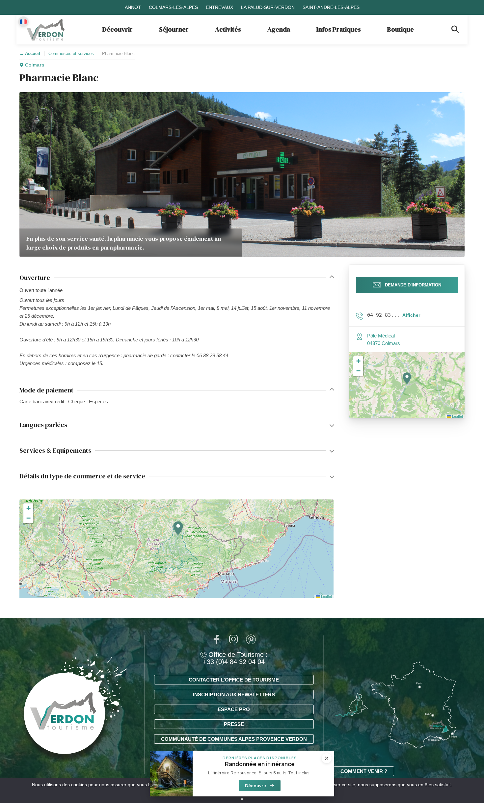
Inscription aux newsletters (234, 694)
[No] (242, 799)
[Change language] (23, 21)
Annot (133, 7)
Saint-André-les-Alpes (331, 7)
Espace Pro (234, 709)
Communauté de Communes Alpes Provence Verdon (234, 739)
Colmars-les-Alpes (173, 7)
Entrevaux (219, 7)
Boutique (400, 29)
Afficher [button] (411, 315)
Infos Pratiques (338, 29)
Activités (228, 29)
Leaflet (326, 596)
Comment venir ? (363, 771)
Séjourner (174, 29)
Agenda (278, 29)
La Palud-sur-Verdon (268, 7)
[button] (178, 528)
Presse (234, 724)
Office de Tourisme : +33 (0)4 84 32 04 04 (235, 658)
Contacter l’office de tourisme (234, 680)
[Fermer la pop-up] (327, 758)
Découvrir (117, 29)
